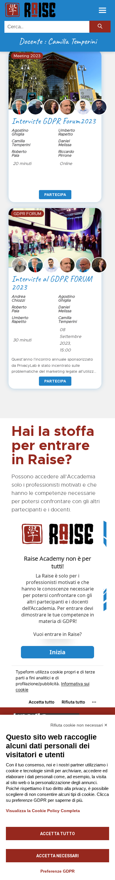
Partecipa (55, 194)
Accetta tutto (57, 833)
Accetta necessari (57, 855)
